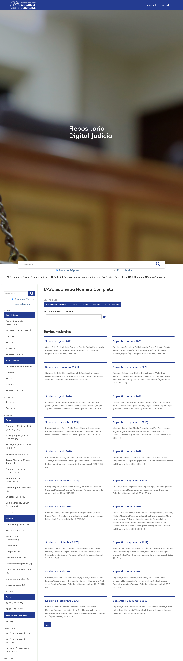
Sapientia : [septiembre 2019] (130, 422)
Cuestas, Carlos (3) (16, 496)
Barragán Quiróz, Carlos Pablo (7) (19, 446)
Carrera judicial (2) (16, 557)
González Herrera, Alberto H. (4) (15, 471)
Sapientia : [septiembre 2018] (130, 480)
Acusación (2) (13, 545)
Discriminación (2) (15, 584)
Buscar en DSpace (69, 270)
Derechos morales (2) (17, 578)
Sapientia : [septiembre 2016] (130, 600)
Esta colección (125, 270)
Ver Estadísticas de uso (18, 633)
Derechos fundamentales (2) (19, 571)
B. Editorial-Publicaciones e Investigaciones (74, 277)
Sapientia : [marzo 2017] (127, 571)
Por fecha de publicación (19, 330)
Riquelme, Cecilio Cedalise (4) (15, 480)
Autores (10, 336)
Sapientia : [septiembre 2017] (130, 542)
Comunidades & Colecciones (14, 323)
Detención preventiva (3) (19, 524)
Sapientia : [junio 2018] (59, 506)
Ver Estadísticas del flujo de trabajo (19, 650)
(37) (9, 621)
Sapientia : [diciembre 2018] (62, 480)
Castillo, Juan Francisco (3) (18, 489)
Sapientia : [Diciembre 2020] (62, 366)
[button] (152, 5)
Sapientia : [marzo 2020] (127, 396)
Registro (10, 408)
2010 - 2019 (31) (15, 609)
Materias (10, 348)
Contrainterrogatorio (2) (19, 563)
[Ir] (158, 264)
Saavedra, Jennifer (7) (17, 453)
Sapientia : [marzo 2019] (127, 451)
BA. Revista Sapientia (113, 277)
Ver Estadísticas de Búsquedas (16, 641)
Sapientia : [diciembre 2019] (62, 422)
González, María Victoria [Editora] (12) (19, 428)
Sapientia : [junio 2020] (59, 396)
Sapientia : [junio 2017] (59, 571)
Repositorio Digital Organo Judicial (28, 277)
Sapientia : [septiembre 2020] (130, 366)
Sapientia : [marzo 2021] (127, 341)
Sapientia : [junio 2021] (59, 341)
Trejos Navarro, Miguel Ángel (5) (18, 461)
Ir (104, 317)
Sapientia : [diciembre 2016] (62, 600)
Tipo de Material (14, 354)
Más (47, 625)
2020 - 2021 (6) (14, 603)
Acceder (10, 402)
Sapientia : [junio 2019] (59, 451)
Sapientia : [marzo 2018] (127, 506)
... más (9, 512)
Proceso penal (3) (15, 530)
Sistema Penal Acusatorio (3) (13, 538)
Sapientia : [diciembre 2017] (62, 542)
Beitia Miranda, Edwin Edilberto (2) (17, 504)
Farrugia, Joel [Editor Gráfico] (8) (17, 437)
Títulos (9, 342)
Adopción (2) (13, 551)
